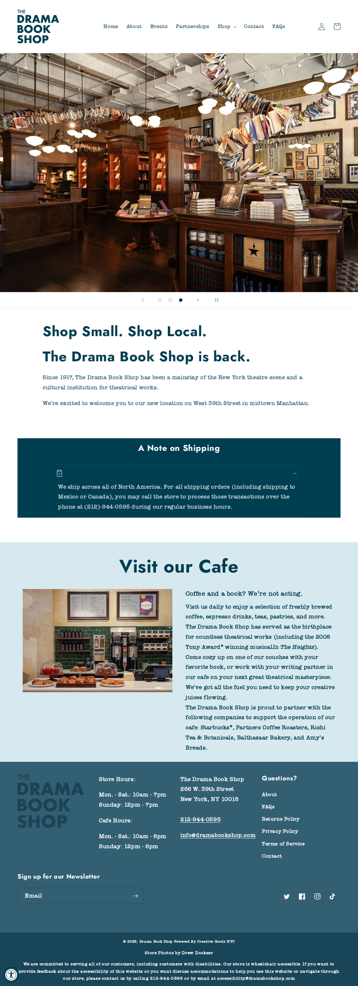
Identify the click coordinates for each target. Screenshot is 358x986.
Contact (272, 856)
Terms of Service (283, 844)
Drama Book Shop (156, 941)
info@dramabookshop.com (218, 835)
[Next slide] (198, 300)
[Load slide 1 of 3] (160, 300)
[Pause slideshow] (215, 300)
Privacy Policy (280, 831)
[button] (227, 26)
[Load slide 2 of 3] (170, 300)
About (269, 794)
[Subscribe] (135, 896)
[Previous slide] (142, 300)
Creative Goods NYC (216, 941)
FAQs (268, 807)
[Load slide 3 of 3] (181, 300)
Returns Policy (280, 819)
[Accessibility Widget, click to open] (11, 975)
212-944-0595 (200, 819)
